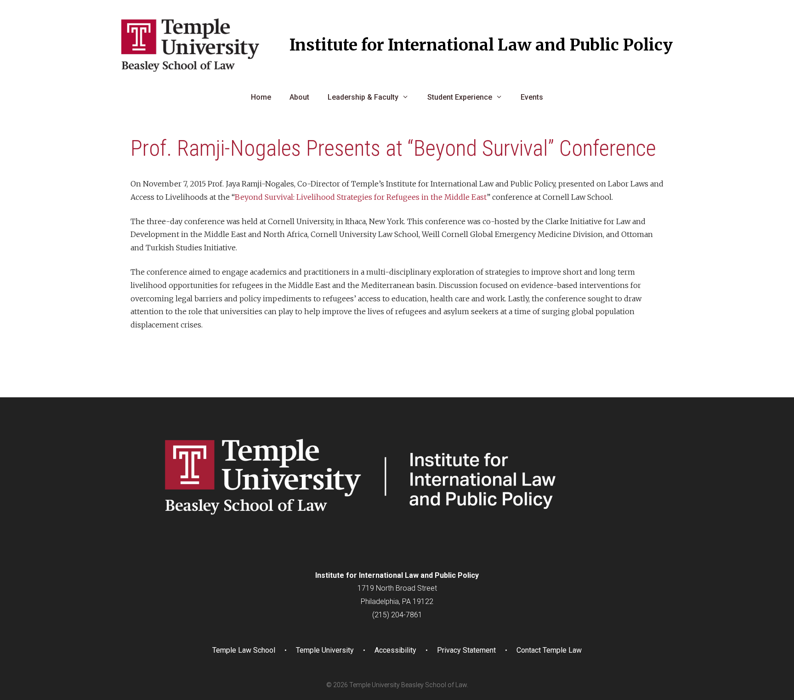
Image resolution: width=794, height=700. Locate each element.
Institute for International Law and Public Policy (481, 45)
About (299, 97)
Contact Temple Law (549, 650)
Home (261, 97)
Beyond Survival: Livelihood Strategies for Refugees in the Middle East (361, 197)
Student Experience (459, 97)
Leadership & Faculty (363, 97)
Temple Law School (243, 650)
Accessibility (395, 650)
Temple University (325, 650)
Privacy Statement (466, 650)
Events (532, 97)
